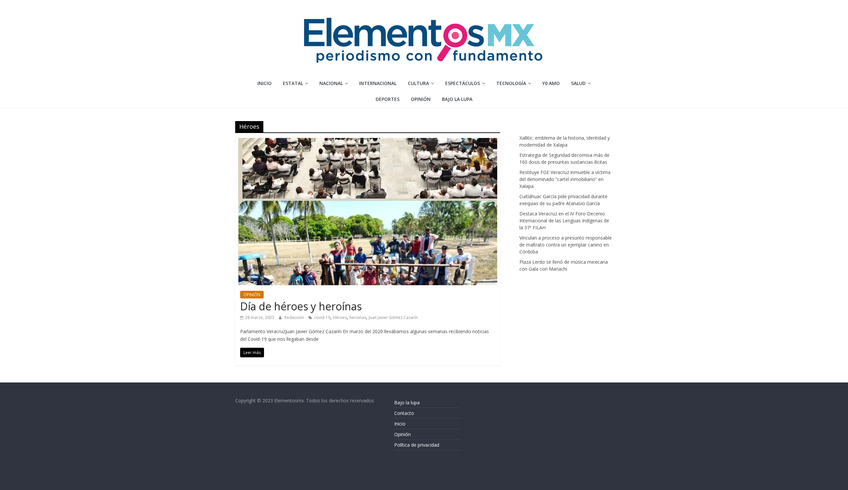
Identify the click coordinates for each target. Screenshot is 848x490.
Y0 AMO (551, 83)
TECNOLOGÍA (511, 83)
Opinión (402, 434)
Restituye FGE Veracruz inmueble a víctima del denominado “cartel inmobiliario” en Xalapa (564, 179)
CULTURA (418, 83)
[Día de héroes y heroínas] (367, 142)
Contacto (404, 413)
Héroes (340, 317)
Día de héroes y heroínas (301, 306)
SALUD (578, 83)
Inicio (264, 83)
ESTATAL (293, 83)
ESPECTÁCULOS (462, 83)
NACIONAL (331, 83)
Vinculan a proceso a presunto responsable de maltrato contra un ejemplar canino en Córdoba (565, 245)
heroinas (357, 317)
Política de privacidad (416, 445)
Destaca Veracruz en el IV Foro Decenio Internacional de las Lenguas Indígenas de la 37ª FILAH (564, 220)
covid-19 (322, 317)
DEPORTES (387, 99)
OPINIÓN (421, 99)
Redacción (295, 317)
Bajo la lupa (457, 99)
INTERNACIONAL (378, 83)
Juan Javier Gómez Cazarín (393, 317)
